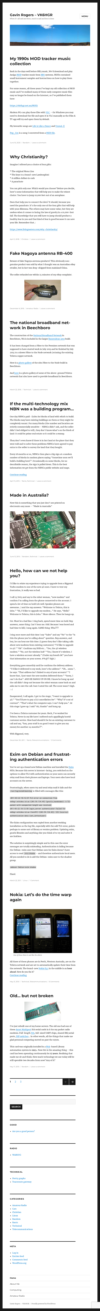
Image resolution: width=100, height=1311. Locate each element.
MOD (19, 75)
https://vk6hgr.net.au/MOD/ (24, 105)
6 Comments (54, 982)
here (16, 373)
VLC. (48, 112)
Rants (24, 481)
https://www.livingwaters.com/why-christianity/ (34, 229)
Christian (25, 239)
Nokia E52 (43, 968)
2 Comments (56, 740)
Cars (14, 1209)
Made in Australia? (29, 495)
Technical (27, 390)
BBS (43, 75)
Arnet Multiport (23, 1029)
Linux (25, 880)
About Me (15, 1284)
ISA (32, 1033)
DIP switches (22, 1036)
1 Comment (34, 880)
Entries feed (18, 1256)
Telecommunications (40, 740)
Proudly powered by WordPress (43, 1304)
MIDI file (50, 133)
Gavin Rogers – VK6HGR (31, 15)
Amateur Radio (32, 308)
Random (26, 143)
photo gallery (25, 363)
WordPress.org (19, 1263)
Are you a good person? (23, 1131)
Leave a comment (39, 143)
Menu (85, 16)
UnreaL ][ (60, 126)
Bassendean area (56, 339)
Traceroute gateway (21, 1182)
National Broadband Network (47, 335)
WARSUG (16, 1155)
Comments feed (20, 1259)
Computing (15, 1290)
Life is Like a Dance (41, 126)
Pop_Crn (14, 133)
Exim (71, 767)
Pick (48, 1046)
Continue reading (18, 474)
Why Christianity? (29, 156)
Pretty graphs (18, 1178)
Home (13, 1278)
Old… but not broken (31, 995)
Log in (15, 1253)
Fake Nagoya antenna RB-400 (41, 253)
